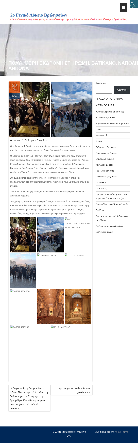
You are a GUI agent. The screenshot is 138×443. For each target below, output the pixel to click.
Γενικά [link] (98, 129)
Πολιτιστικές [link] (101, 188)
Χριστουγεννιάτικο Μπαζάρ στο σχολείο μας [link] (75, 390)
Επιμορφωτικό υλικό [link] (105, 159)
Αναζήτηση (101, 83)
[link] (134, 4)
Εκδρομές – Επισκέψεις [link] (106, 147)
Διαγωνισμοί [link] (101, 135)
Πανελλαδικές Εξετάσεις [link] (106, 176)
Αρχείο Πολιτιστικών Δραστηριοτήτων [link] (112, 123)
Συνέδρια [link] (100, 210)
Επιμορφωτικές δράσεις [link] (106, 153)
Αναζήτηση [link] (122, 89)
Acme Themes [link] (122, 431)
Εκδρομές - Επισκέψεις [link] (36, 140)
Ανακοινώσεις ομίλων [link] (105, 117)
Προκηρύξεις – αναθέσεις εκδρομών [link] (112, 204)
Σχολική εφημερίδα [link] (104, 232)
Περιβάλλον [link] (101, 182)
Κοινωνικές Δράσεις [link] (104, 164)
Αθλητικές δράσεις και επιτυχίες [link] (110, 111)
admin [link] (16, 140)
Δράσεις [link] (99, 141)
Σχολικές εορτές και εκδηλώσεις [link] (110, 226)
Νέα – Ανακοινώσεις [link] (105, 170)
